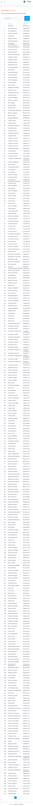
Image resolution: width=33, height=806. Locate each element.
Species (10, 24)
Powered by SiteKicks (18, 804)
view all (27, 18)
